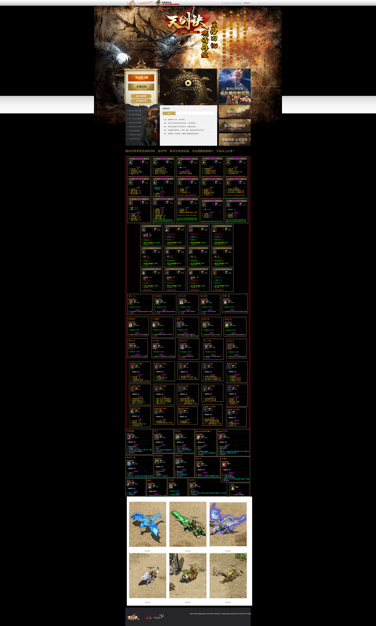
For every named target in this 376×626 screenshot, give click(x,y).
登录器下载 (237, 3)
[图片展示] (235, 86)
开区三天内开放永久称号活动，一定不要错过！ (182, 123)
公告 (165, 119)
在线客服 (141, 96)
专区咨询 (246, 3)
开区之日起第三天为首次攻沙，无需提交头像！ (182, 126)
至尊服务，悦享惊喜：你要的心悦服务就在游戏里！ (184, 134)
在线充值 (141, 87)
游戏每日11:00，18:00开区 (176, 119)
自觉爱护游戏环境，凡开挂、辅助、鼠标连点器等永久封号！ (186, 130)
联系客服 (227, 3)
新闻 (169, 113)
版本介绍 (141, 101)
